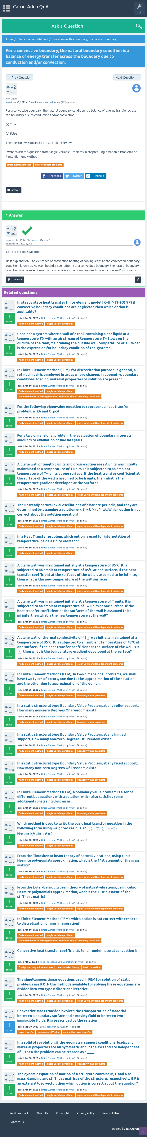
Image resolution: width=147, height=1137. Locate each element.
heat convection (91, 967)
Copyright (62, 1113)
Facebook (55, 175)
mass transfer (26, 1032)
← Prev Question (19, 77)
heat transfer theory (68, 967)
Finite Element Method (41, 102)
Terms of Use (110, 1113)
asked (9, 102)
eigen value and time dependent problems (100, 423)
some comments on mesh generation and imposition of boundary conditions (59, 396)
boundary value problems (91, 695)
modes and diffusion (49, 1032)
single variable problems (48, 164)
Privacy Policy (85, 1113)
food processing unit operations (36, 967)
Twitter (77, 175)
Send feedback (19, 1113)
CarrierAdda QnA (31, 6)
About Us (42, 1113)
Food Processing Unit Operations (57, 962)
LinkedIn (99, 175)
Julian (63, 1026)
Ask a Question (67, 26)
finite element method (19, 164)
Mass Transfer (48, 1026)
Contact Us (17, 1122)
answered (10, 240)
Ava (71, 318)
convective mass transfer (77, 1032)
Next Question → (127, 77)
